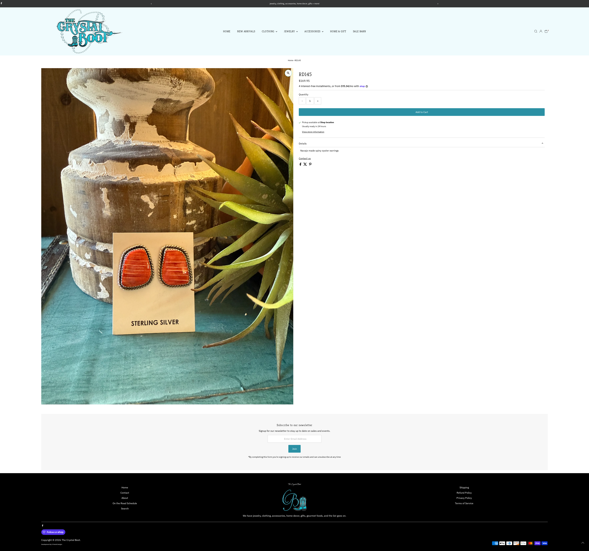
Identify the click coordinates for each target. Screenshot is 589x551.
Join (294, 448)
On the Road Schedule (125, 503)
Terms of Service (464, 503)
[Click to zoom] (288, 73)
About (124, 497)
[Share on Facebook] (301, 164)
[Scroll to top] (583, 542)
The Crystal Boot (71, 539)
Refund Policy (464, 492)
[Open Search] (535, 31)
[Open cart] (546, 31)
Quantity (303, 94)
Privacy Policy (464, 497)
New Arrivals (246, 31)
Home (226, 31)
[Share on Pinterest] (310, 164)
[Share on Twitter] (305, 164)
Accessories (312, 31)
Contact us (305, 158)
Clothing (268, 31)
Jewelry (290, 31)
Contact (124, 492)
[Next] (437, 3)
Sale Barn (359, 31)
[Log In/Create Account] (540, 31)
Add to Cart (422, 112)
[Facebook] (1, 3)
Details (303, 143)
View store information (313, 132)
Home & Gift (338, 31)
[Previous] (151, 3)
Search (125, 508)
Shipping (464, 487)
